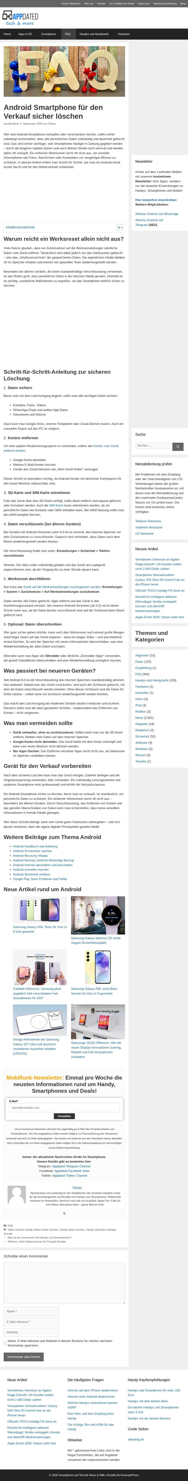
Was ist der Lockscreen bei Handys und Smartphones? (39, 1237)
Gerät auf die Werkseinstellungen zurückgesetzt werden (62, 587)
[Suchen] (178, 447)
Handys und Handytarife (94, 34)
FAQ (67, 34)
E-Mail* (13, 1101)
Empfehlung (143, 668)
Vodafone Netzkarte (148, 527)
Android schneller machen (31, 869)
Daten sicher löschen (46, 1229)
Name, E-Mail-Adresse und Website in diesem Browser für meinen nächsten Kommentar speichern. (60, 1343)
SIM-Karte (56, 505)
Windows (141, 749)
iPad (138, 705)
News (183, 3)
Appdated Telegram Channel (71, 1166)
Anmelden (64, 1116)
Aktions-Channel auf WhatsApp (156, 214)
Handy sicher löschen (72, 1229)
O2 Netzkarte (144, 533)
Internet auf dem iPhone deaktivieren (93, 1390)
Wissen (140, 755)
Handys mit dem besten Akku (148, 1401)
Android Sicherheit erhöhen (31, 874)
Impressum (144, 3)
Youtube (140, 761)
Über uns (89, 3)
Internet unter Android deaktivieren (91, 1396)
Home (7, 34)
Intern (139, 699)
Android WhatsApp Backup (55, 860)
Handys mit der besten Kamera (149, 1418)
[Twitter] (64, 1214)
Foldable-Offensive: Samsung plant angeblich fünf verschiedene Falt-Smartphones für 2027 (37, 993)
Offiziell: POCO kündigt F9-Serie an (159, 590)
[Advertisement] (159, 126)
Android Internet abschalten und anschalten (42, 865)
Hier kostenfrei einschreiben (156, 200)
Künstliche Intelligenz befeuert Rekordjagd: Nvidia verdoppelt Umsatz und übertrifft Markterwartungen (33, 1432)
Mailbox (140, 711)
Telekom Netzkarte (148, 521)
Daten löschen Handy (20, 1229)
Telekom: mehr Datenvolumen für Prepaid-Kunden (37, 1241)
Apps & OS (25, 34)
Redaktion (142, 730)
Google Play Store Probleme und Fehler (40, 879)
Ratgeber (141, 724)
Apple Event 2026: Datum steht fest (159, 617)
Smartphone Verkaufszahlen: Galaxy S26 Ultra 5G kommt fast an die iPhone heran (159, 579)
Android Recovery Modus (30, 855)
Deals (139, 661)
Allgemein (142, 655)
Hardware (124, 34)
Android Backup (24, 860)
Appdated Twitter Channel (69, 1175)
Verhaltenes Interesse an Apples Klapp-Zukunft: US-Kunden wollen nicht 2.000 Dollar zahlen (158, 564)
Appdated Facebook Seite (71, 1171)
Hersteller (142, 693)
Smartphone (48, 34)
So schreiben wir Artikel (121, 3)
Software (141, 742)
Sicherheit (142, 736)
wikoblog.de (136, 1439)
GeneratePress (129, 1475)
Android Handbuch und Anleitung (35, 846)
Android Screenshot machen (32, 851)
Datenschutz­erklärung (165, 3)
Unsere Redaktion (71, 3)
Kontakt (101, 3)
